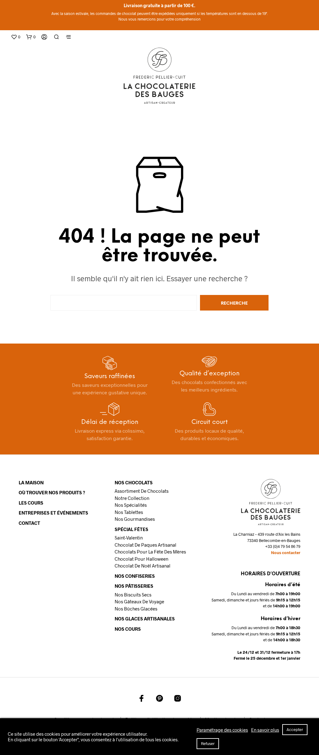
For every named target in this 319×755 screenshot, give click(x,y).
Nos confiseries (135, 576)
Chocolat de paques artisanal (145, 545)
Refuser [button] (208, 743)
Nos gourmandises (135, 519)
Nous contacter (285, 552)
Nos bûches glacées (136, 608)
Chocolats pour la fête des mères (150, 551)
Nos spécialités (131, 505)
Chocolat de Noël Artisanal (142, 565)
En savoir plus (265, 730)
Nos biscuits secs (133, 594)
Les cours (31, 503)
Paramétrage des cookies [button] (222, 730)
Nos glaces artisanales (145, 618)
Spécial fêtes (131, 529)
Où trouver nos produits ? (52, 492)
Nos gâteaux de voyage (139, 601)
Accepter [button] (295, 729)
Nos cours (128, 629)
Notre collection (132, 498)
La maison (31, 482)
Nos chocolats (134, 482)
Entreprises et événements (53, 512)
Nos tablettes (129, 512)
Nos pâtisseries (134, 586)
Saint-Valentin (129, 537)
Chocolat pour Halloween (141, 559)
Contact (29, 523)
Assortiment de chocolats (142, 491)
